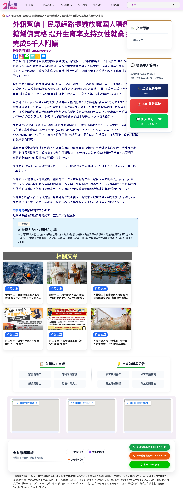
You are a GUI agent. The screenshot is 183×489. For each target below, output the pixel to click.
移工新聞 (29, 5)
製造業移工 (34, 383)
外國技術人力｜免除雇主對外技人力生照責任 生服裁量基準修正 (110, 342)
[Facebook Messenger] (43, 56)
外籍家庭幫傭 (69, 374)
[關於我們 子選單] (104, 5)
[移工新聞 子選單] (36, 5)
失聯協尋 (115, 5)
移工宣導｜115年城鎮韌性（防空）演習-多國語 (65, 342)
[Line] (26, 56)
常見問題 (82, 5)
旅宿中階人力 (69, 383)
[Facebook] (15, 56)
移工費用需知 (113, 374)
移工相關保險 (148, 383)
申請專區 (47, 5)
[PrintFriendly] (32, 56)
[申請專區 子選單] (54, 5)
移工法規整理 (113, 383)
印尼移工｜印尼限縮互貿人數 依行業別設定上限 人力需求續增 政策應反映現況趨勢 (67, 296)
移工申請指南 (148, 374)
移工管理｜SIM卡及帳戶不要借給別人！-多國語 (22, 342)
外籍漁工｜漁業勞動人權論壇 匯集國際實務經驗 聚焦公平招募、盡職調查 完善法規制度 (111, 296)
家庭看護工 (34, 374)
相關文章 (138, 40)
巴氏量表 (64, 5)
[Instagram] (21, 56)
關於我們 (97, 5)
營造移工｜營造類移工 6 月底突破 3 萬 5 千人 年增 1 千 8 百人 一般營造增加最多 (22, 296)
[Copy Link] (37, 56)
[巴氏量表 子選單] (71, 5)
